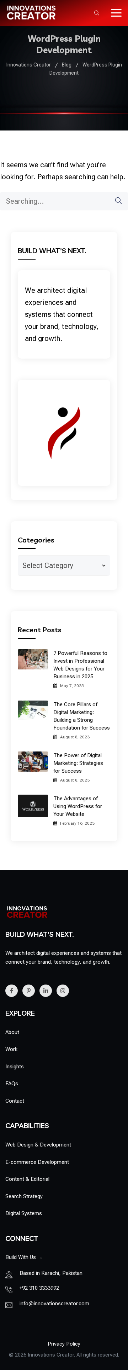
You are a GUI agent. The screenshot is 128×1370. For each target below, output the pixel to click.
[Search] (115, 200)
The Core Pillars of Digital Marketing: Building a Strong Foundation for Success (81, 716)
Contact (14, 1101)
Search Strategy (24, 1196)
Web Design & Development (38, 1145)
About (12, 1032)
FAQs (11, 1083)
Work (11, 1049)
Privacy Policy (64, 1344)
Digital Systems (23, 1213)
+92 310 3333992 (39, 1288)
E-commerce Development (37, 1162)
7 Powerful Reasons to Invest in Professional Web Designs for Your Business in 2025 (80, 665)
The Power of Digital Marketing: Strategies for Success (78, 763)
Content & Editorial (27, 1179)
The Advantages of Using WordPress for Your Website (77, 806)
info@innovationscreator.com (54, 1303)
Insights (14, 1066)
